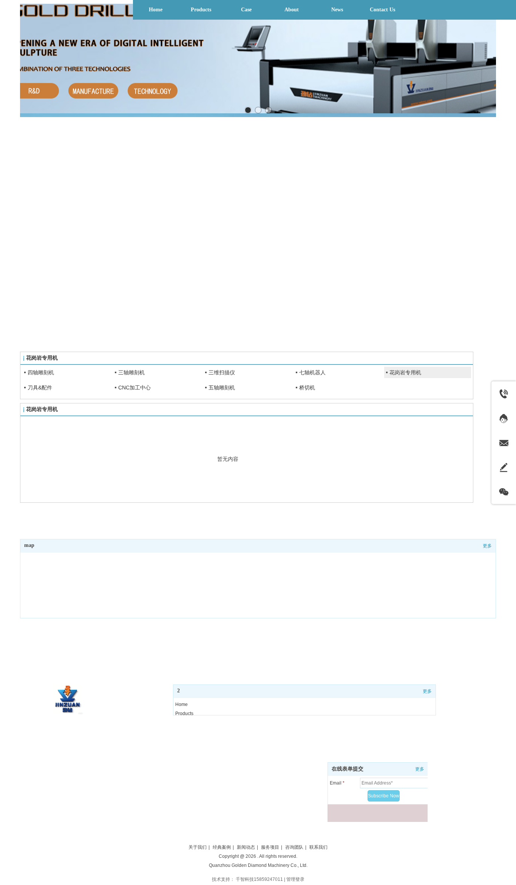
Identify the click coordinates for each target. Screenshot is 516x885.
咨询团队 (294, 847)
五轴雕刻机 (222, 388)
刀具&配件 (40, 388)
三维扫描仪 (222, 372)
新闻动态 (246, 847)
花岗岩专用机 (405, 372)
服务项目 (270, 847)
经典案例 (222, 847)
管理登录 (295, 879)
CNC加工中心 (134, 388)
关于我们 (197, 847)
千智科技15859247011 (259, 879)
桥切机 (307, 388)
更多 (419, 769)
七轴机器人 (312, 372)
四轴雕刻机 (41, 372)
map (29, 545)
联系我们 (318, 847)
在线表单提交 (347, 769)
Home (181, 704)
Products (184, 713)
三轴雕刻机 (131, 372)
